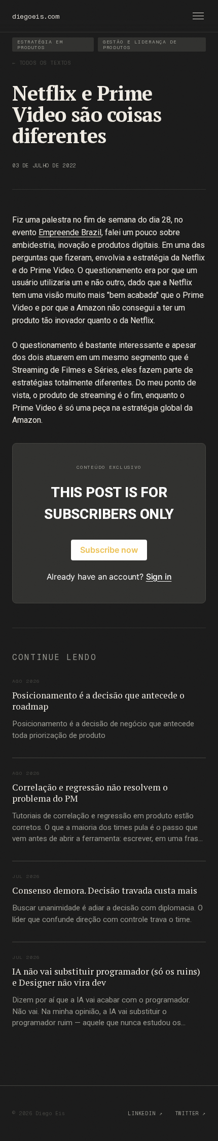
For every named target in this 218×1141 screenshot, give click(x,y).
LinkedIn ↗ (145, 1113)
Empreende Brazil (70, 232)
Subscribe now (109, 550)
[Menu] (198, 16)
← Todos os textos (41, 63)
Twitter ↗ (190, 1113)
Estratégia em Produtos (40, 44)
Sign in (159, 577)
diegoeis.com (35, 16)
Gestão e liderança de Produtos (140, 44)
